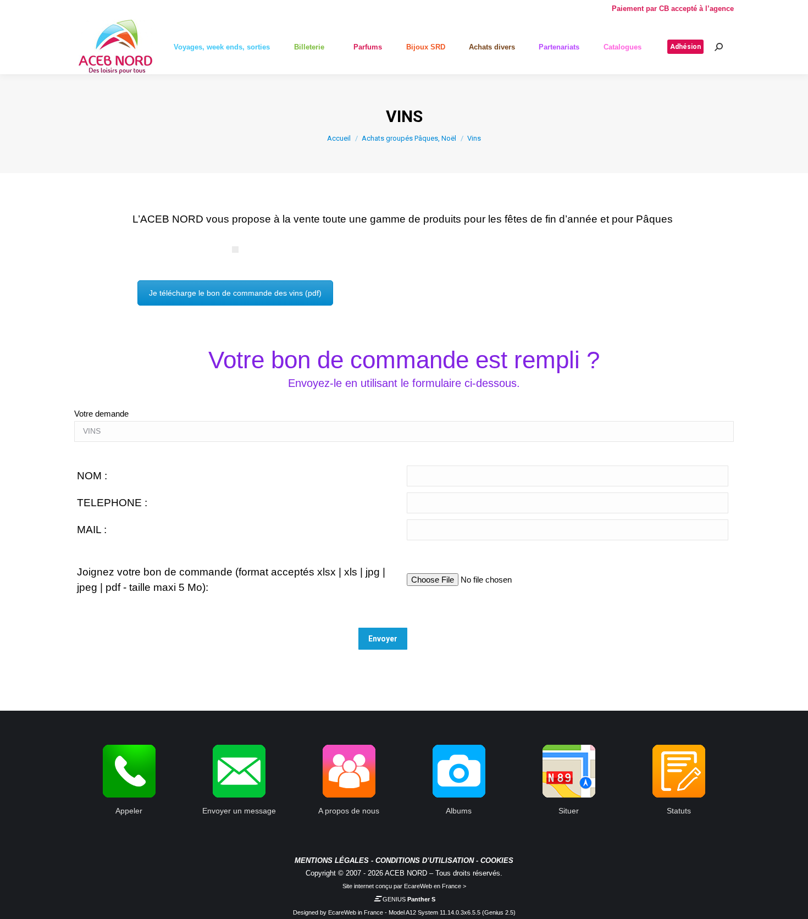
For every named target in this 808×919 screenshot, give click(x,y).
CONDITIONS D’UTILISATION (424, 860)
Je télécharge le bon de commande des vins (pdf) (235, 293)
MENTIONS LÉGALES (332, 860)
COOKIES (496, 860)
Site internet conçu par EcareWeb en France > (404, 886)
